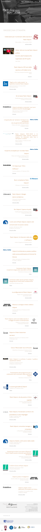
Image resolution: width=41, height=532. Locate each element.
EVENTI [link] (31, 1)
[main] (20, 30)
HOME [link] (22, 1)
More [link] (36, 1)
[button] (39, 1)
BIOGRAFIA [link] (27, 1)
